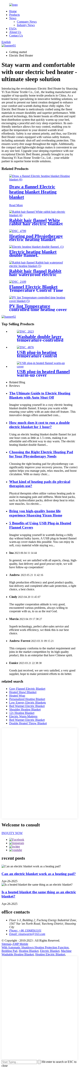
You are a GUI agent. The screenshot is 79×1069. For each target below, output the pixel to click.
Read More (16, 205)
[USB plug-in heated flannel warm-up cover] (43, 366)
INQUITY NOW (12, 833)
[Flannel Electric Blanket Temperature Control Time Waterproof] (17, 281)
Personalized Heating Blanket (27, 699)
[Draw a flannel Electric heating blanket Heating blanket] (39, 179)
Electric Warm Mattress (23, 716)
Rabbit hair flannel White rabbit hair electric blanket (36, 222)
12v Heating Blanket (21, 713)
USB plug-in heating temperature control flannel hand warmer (37, 356)
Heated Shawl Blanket (22, 692)
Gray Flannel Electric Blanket (27, 688)
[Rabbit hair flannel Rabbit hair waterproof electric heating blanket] (39, 266)
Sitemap (6, 944)
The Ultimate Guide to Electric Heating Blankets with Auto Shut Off (39, 395)
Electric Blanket (49, 951)
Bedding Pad (9, 951)
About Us (15, 32)
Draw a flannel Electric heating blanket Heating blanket (33, 192)
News (12, 18)
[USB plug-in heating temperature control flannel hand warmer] (25, 347)
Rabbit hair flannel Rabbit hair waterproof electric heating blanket (35, 274)
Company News (27, 21)
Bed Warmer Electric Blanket (27, 706)
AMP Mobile (20, 944)
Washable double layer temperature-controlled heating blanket (40, 340)
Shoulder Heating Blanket (25, 709)
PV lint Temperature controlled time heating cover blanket (38, 309)
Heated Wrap (17, 695)
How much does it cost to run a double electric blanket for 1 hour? (39, 425)
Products (14, 14)
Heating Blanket (29, 951)
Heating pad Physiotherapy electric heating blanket (36, 238)
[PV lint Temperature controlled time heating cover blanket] (39, 301)
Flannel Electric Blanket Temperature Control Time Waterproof (36, 290)
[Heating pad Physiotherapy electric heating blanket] (17, 231)
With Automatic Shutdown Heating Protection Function (35, 947)
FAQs (12, 28)
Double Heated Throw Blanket (28, 723)
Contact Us (16, 35)
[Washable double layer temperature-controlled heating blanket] (25, 331)
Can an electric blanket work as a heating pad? (39, 874)
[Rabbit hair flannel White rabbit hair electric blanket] (39, 215)
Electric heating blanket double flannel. (33, 253)
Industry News (26, 25)
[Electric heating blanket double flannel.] (36, 246)
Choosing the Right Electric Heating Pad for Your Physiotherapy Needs (41, 454)
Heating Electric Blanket (50, 954)
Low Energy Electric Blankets (27, 702)
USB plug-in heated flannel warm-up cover (43, 373)
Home (13, 11)
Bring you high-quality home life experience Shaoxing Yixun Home (35, 513)
